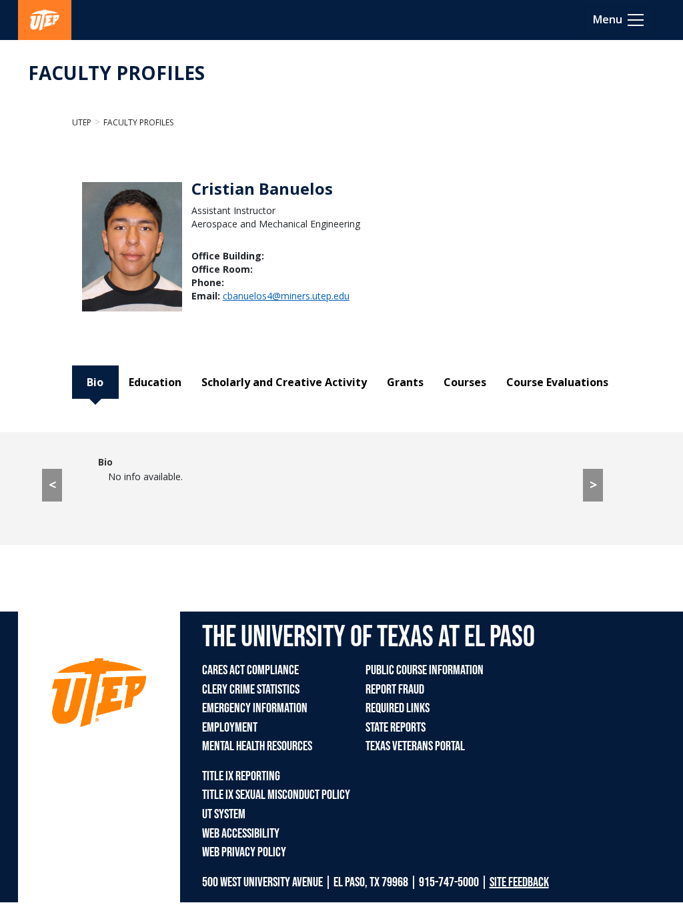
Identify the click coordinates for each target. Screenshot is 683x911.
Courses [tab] (465, 382)
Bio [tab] (95, 382)
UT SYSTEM (223, 814)
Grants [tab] (405, 382)
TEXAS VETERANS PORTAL (415, 746)
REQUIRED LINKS (398, 708)
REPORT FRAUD (395, 690)
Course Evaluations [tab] (557, 382)
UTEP (81, 122)
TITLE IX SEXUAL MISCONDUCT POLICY (276, 795)
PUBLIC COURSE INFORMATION (425, 670)
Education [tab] (155, 382)
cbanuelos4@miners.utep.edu (286, 295)
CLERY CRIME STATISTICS (250, 690)
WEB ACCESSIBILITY (240, 834)
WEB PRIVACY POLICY (244, 852)
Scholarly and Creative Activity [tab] (284, 382)
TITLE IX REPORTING (241, 776)
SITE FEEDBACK (519, 882)
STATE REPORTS (396, 728)
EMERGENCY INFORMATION (254, 708)
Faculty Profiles (138, 122)
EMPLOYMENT (229, 728)
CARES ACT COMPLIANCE (250, 670)
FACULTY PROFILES (116, 72)
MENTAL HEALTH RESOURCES (257, 746)
